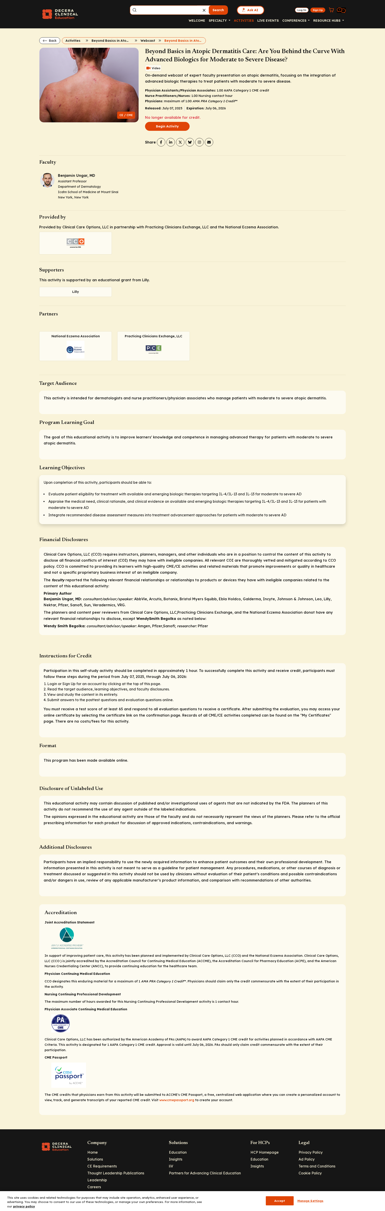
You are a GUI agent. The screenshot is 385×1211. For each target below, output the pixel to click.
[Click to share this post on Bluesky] (190, 142)
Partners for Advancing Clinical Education (205, 1173)
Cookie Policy (310, 1173)
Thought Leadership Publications (115, 1173)
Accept (279, 1200)
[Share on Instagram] (199, 142)
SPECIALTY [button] (218, 21)
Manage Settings (310, 1200)
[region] (192, 1201)
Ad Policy (307, 1159)
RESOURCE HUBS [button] (327, 21)
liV (171, 1166)
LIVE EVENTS (268, 21)
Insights (175, 1159)
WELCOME (197, 21)
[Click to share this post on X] (180, 142)
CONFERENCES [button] (294, 21)
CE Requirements (102, 1166)
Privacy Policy (311, 1152)
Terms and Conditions (317, 1166)
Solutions (95, 1159)
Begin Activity (167, 126)
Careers (94, 1187)
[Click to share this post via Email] (209, 142)
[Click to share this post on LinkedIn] (170, 142)
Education (178, 1152)
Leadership (97, 1180)
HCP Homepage (264, 1152)
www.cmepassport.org (176, 1100)
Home (92, 1152)
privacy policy (24, 1206)
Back (52, 41)
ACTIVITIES (244, 21)
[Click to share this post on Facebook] (161, 142)
